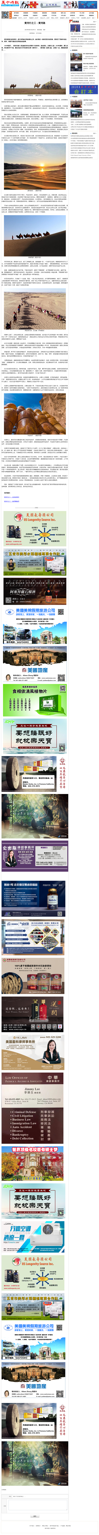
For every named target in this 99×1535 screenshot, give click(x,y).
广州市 (77, 18)
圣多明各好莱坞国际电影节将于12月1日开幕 (82, 145)
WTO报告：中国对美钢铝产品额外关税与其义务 (83, 140)
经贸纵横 (54, 13)
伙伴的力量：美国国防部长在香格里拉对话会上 (83, 153)
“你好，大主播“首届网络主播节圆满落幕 (81, 124)
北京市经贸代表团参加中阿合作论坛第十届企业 (83, 148)
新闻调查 (25, 15)
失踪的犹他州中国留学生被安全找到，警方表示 (83, 83)
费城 (52, 18)
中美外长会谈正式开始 (76, 46)
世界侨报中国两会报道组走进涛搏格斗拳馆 (82, 136)
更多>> (94, 18)
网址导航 (68, 1526)
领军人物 (63, 13)
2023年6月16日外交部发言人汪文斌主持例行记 (82, 44)
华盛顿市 (31, 18)
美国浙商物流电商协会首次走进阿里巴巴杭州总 (83, 119)
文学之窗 (63, 15)
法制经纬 (35, 15)
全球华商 (72, 13)
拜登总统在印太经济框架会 (89, 29)
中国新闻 (35, 13)
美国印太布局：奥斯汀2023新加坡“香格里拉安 (82, 150)
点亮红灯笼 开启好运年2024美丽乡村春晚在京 (82, 127)
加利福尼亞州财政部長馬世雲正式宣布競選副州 (83, 73)
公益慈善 (44, 15)
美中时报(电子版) (54, 1526)
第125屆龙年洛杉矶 (88, 53)
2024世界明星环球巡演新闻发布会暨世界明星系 (83, 138)
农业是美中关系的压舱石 (77, 36)
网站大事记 (45, 1526)
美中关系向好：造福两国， (89, 31)
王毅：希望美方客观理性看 (89, 24)
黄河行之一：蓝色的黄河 (11, 497)
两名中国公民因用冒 (88, 63)
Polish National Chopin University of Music (81, 155)
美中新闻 (16, 13)
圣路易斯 (83, 18)
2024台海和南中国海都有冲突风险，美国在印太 (83, 78)
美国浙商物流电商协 (88, 110)
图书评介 (82, 15)
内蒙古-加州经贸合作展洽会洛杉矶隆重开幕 (82, 75)
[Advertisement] (83, 171)
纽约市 (20, 18)
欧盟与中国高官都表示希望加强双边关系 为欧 (82, 143)
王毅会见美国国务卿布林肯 (89, 27)
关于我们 (31, 1526)
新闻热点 (16, 15)
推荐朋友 (32, 33)
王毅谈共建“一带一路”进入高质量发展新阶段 (82, 39)
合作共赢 (91, 13)
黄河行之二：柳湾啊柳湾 (11, 501)
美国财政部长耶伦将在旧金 (89, 34)
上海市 (48, 18)
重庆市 (67, 18)
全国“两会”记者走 (88, 100)
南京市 (88, 18)
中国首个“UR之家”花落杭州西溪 (79, 129)
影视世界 (72, 15)
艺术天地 (54, 15)
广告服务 (62, 1526)
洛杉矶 (73, 18)
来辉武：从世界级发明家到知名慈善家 (80, 122)
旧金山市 (42, 18)
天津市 (56, 18)
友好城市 (14, 18)
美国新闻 (25, 13)
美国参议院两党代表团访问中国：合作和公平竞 (83, 41)
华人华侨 (82, 13)
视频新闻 (91, 15)
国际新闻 (44, 13)
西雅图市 (62, 18)
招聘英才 (38, 1526)
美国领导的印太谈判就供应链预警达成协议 (82, 157)
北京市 (25, 18)
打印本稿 (38, 33)
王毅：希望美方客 (75, 34)
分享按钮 (4, 1489)
